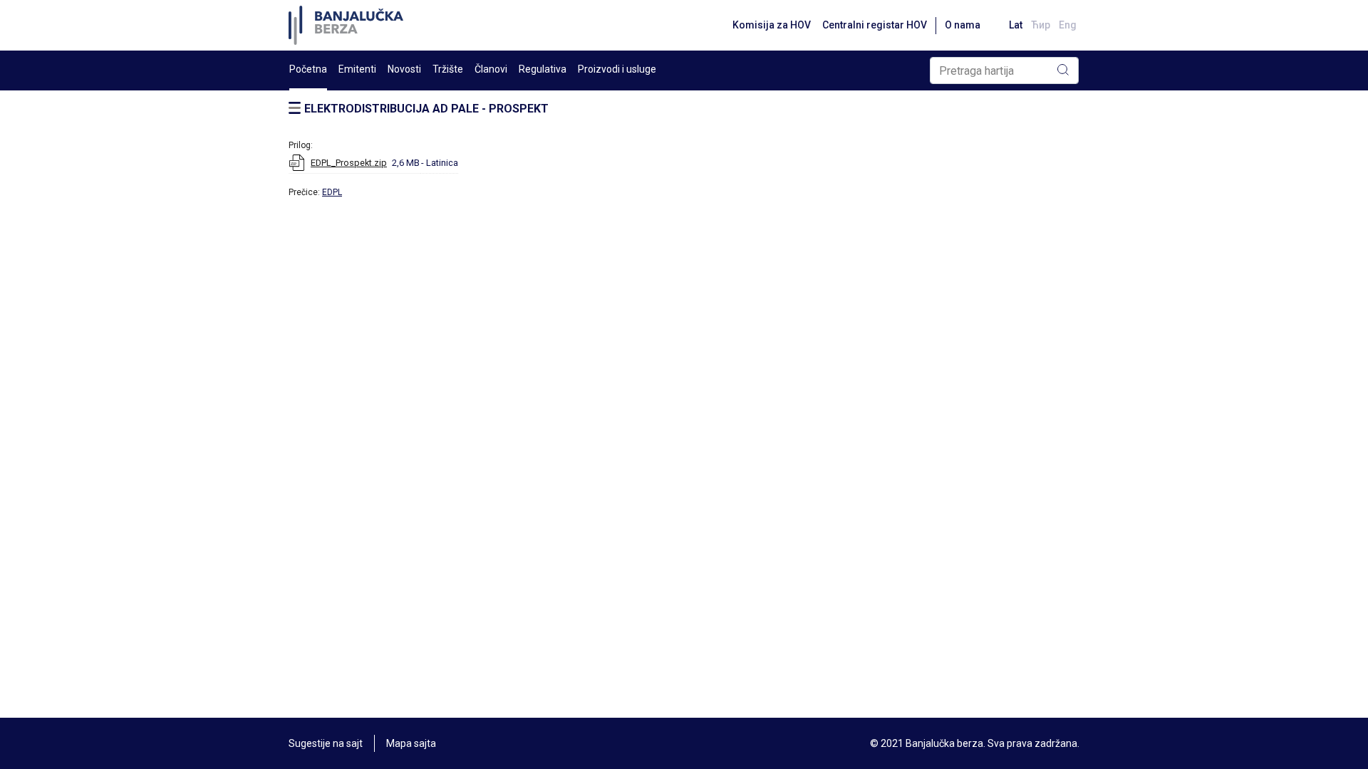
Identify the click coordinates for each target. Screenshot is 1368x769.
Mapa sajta (411, 743)
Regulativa (542, 69)
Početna (308, 69)
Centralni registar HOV (874, 25)
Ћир (1040, 25)
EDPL (332, 192)
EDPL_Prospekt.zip (349, 162)
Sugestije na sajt (326, 743)
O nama (962, 25)
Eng (1068, 25)
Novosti (404, 69)
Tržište (447, 69)
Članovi (491, 69)
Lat (1015, 25)
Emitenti (357, 69)
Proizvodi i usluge (617, 69)
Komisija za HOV (771, 25)
